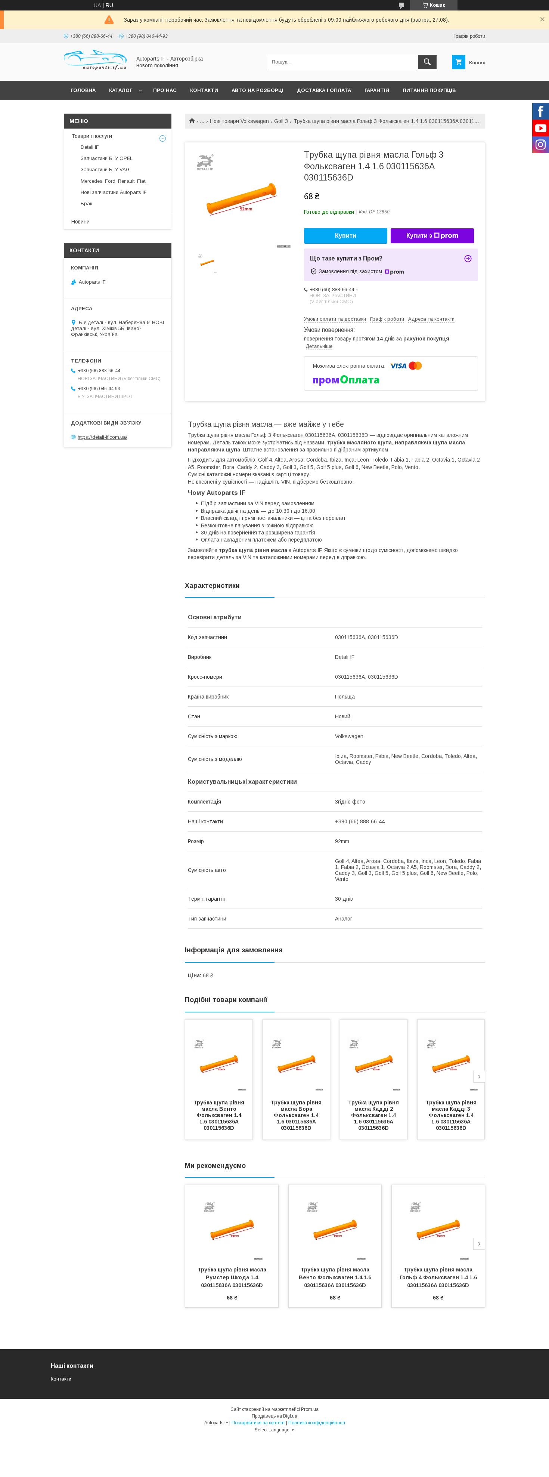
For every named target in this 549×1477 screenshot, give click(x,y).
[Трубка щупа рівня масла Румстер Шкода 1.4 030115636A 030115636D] (231, 1222)
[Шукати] (427, 62)
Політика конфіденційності (316, 1422)
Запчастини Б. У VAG (105, 169)
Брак (86, 203)
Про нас (165, 90)
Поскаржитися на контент (258, 1422)
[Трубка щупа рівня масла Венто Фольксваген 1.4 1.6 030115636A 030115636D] (218, 1057)
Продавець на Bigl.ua (274, 1416)
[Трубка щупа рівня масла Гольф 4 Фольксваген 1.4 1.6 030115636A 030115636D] (438, 1222)
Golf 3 (281, 121)
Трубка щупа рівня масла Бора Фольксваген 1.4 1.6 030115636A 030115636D (297, 1115)
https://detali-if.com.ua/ (102, 437)
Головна (83, 90)
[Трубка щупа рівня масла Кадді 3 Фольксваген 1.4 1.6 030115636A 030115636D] (451, 1057)
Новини (80, 222)
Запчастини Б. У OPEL (107, 158)
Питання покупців (429, 90)
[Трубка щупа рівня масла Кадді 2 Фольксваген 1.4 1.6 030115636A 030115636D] (373, 1057)
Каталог (120, 90)
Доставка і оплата (324, 90)
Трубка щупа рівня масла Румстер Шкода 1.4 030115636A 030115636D (233, 1277)
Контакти (204, 90)
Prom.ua (310, 1409)
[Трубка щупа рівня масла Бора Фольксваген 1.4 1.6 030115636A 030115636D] (296, 1057)
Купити (345, 235)
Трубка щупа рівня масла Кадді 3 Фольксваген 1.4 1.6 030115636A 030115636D (452, 1115)
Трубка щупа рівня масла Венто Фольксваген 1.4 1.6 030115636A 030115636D (219, 1115)
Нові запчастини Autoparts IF (114, 192)
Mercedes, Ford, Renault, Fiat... (115, 181)
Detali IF (90, 147)
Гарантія (377, 90)
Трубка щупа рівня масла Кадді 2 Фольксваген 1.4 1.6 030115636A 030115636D (374, 1115)
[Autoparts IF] (95, 71)
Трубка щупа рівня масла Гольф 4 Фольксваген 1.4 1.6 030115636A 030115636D (439, 1277)
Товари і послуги (91, 136)
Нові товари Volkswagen (239, 121)
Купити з (419, 235)
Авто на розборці (257, 90)
